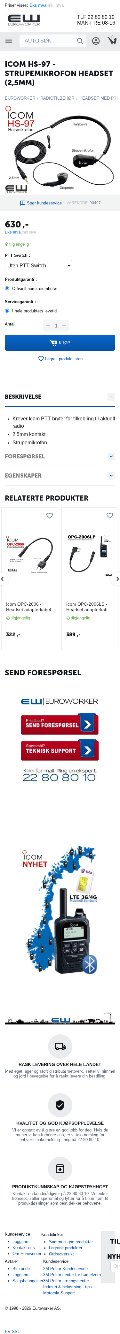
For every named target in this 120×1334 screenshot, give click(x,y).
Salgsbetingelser (27, 1280)
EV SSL (12, 1331)
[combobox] (53, 40)
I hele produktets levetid (34, 311)
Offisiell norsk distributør (35, 288)
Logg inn (20, 1241)
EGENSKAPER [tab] (23, 475)
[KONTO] (96, 40)
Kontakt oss (23, 1247)
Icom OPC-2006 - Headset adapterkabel (28, 607)
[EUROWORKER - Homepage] (32, 19)
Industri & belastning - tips (67, 1286)
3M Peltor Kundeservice (65, 1268)
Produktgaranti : (21, 279)
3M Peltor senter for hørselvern (72, 1274)
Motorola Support (59, 1293)
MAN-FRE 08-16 (96, 23)
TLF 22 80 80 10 (96, 17)
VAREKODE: (78, 203)
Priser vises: (35, 5)
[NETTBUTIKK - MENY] (9, 41)
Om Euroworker (26, 1253)
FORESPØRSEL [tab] (25, 456)
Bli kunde (21, 1268)
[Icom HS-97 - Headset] (60, 150)
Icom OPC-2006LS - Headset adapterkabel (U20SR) (88, 607)
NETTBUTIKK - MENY (8, 40)
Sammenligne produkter (71, 1241)
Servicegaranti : (20, 301)
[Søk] (80, 40)
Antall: (11, 324)
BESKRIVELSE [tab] (23, 396)
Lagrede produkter (65, 1248)
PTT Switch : (17, 255)
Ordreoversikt (61, 1254)
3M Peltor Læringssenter (66, 1280)
